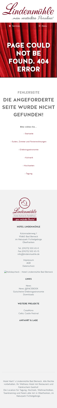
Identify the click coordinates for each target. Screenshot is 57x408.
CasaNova (28, 311)
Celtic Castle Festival (29, 314)
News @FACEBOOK (28, 289)
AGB (28, 263)
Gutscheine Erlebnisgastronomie (28, 292)
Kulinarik (29, 158)
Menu (44, 26)
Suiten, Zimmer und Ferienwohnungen (29, 142)
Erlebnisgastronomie (29, 150)
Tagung (29, 174)
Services (16, 26)
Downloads (28, 295)
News (28, 286)
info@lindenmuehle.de (28, 254)
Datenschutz (28, 266)
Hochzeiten (29, 166)
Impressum (28, 260)
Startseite (29, 134)
